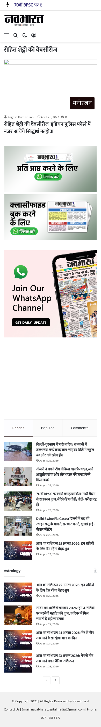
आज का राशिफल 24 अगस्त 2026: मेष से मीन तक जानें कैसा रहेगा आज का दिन (65, 635)
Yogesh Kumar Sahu (21, 117)
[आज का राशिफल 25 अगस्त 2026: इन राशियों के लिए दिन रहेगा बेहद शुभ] (18, 550)
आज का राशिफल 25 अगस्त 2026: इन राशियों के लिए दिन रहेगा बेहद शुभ (65, 546)
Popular (47, 428)
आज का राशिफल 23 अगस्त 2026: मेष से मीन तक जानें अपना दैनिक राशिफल (64, 658)
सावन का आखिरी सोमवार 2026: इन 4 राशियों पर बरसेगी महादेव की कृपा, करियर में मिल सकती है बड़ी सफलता (65, 613)
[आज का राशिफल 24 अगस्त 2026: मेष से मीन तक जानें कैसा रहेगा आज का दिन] (18, 640)
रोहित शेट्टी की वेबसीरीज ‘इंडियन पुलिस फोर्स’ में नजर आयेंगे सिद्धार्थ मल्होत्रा (47, 128)
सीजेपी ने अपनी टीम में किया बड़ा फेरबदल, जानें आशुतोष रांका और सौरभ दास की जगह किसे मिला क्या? (64, 474)
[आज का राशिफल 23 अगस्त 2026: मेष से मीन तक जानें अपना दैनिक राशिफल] (18, 663)
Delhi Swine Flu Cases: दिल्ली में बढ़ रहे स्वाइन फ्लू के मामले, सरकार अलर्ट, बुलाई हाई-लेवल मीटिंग (65, 524)
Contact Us (11, 709)
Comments (80, 428)
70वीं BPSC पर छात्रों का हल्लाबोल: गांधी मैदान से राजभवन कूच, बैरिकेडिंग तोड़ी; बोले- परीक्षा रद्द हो (66, 499)
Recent (18, 428)
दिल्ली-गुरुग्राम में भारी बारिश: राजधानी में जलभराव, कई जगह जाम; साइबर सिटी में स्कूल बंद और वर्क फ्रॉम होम (65, 449)
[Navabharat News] (24, 20)
